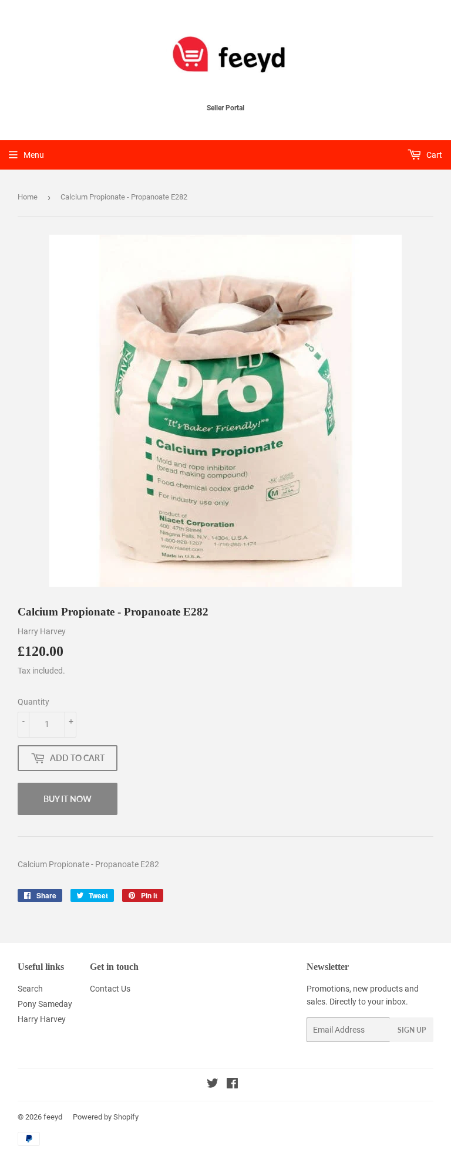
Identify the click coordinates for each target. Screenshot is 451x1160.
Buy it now (67, 799)
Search (30, 988)
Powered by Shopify (106, 1116)
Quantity (33, 701)
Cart (433, 155)
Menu (33, 155)
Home (28, 196)
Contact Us (110, 988)
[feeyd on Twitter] (212, 1085)
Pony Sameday (45, 1004)
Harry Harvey (42, 1019)
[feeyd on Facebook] (232, 1085)
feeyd (52, 1116)
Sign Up (412, 1030)
